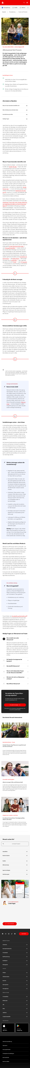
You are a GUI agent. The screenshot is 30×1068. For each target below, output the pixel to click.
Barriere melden (6, 1061)
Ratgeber (4, 11)
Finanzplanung (7, 7)
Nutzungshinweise (6, 1049)
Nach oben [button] (24, 933)
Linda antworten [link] (10, 923)
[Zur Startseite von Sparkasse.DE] (2, 2)
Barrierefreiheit (6, 1057)
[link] (15, 204)
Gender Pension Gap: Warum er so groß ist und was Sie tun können (14, 745)
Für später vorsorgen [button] (14, 704)
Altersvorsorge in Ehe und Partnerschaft (13, 782)
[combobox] (15, 844)
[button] (27, 2)
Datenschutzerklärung (7, 1041)
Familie (15, 7)
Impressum (5, 1045)
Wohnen (23, 7)
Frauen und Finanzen (22, 11)
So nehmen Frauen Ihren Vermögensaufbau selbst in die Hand (14, 818)
